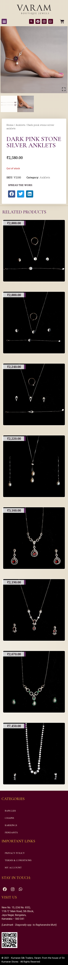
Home (9, 124)
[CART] (62, 21)
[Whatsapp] (50, 21)
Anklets (20, 124)
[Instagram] (44, 21)
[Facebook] (37, 21)
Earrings (11, 825)
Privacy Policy (15, 853)
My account (13, 867)
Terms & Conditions (18, 860)
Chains (9, 818)
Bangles (10, 810)
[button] (4, 21)
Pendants (11, 832)
